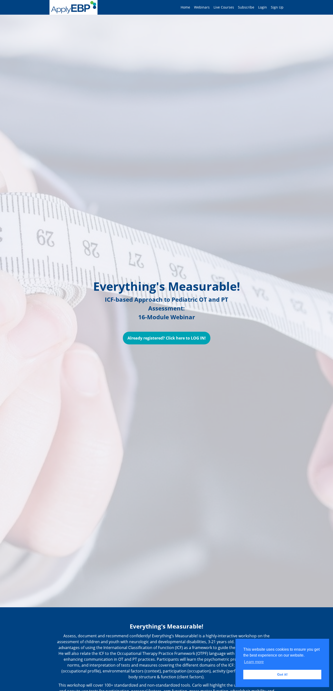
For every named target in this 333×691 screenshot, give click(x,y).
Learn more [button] (254, 662)
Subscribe (246, 7)
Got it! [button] (282, 674)
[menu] (230, 7)
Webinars (202, 7)
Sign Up (277, 7)
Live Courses (224, 7)
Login (262, 7)
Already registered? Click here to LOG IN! (166, 338)
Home (185, 7)
